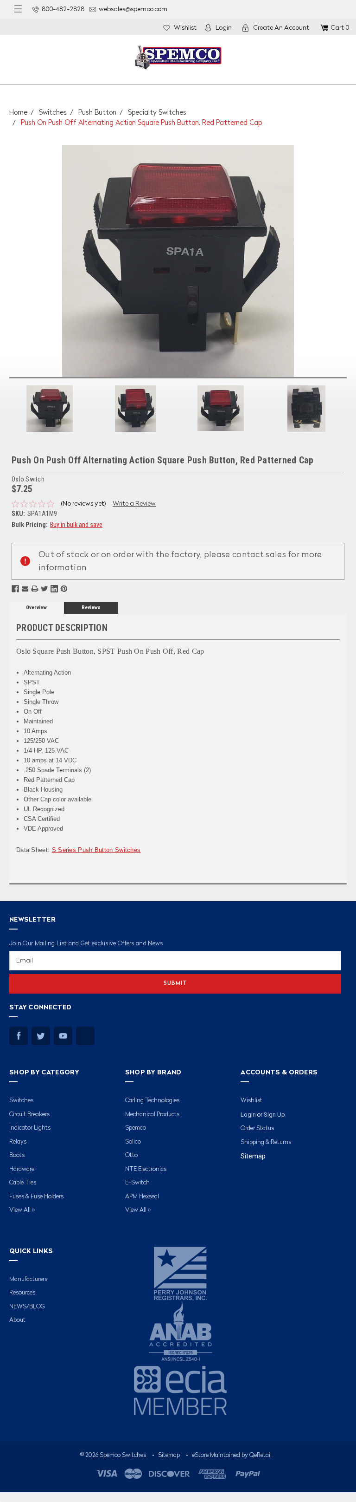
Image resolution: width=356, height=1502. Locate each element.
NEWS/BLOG (27, 1307)
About (17, 1320)
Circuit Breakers (29, 1115)
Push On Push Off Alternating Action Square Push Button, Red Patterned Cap (141, 123)
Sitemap (253, 1156)
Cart (340, 28)
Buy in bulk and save (76, 524)
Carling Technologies (152, 1101)
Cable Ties (22, 1183)
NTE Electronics (145, 1169)
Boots (17, 1155)
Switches (53, 113)
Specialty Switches (157, 113)
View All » (22, 1210)
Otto (131, 1155)
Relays (17, 1142)
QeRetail (260, 1455)
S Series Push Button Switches (96, 849)
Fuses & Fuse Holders (36, 1197)
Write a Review (134, 504)
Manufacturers (28, 1279)
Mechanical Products (152, 1115)
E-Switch (137, 1183)
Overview (36, 608)
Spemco (135, 1128)
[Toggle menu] (18, 9)
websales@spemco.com (133, 9)
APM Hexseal (142, 1197)
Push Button (97, 113)
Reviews (91, 608)
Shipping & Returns (266, 1142)
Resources (22, 1293)
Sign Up (274, 1114)
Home (18, 113)
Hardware (21, 1169)
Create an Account (281, 28)
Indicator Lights (30, 1128)
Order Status (257, 1128)
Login (224, 28)
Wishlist (185, 28)
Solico (133, 1142)
